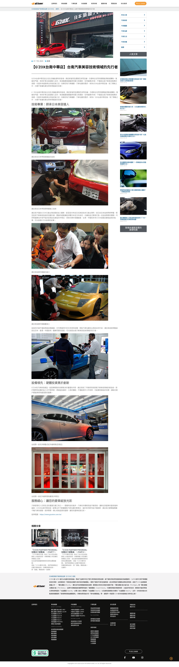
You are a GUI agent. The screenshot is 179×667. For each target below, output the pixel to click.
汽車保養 (124, 42)
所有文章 (124, 15)
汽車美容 (124, 20)
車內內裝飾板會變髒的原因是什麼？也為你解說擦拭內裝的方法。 (133, 135)
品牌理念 (54, 3)
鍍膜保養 (104, 3)
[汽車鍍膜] (144, 26)
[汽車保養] (144, 42)
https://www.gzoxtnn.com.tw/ (51, 514)
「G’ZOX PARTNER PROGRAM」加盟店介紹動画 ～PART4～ (74, 551)
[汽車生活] (144, 36)
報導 (57, 9)
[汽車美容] (144, 20)
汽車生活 (124, 36)
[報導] (144, 47)
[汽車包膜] (144, 31)
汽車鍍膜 (124, 26)
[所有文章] (144, 15)
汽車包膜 (124, 31)
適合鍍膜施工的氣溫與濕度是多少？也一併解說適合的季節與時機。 (133, 218)
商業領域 (94, 3)
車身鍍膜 (64, 3)
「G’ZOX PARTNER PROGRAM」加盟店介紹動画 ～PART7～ (44, 551)
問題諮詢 (114, 3)
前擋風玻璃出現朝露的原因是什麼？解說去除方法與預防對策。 (133, 80)
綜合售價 (124, 3)
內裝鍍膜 (84, 3)
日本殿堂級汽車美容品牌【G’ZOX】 (42, 9)
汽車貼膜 (74, 3)
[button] (133, 54)
